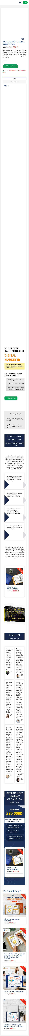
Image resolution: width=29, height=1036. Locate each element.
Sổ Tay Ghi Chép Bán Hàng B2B (13, 992)
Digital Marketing (13, 70)
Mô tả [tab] (14, 78)
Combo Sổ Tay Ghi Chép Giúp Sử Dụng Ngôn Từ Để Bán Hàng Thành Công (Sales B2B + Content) (14, 956)
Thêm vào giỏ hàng (11, 66)
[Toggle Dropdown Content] (20, 2)
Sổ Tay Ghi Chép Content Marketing (12, 920)
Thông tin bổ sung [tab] (14, 81)
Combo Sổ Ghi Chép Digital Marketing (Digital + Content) (13, 1025)
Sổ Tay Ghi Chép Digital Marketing (12, 588)
